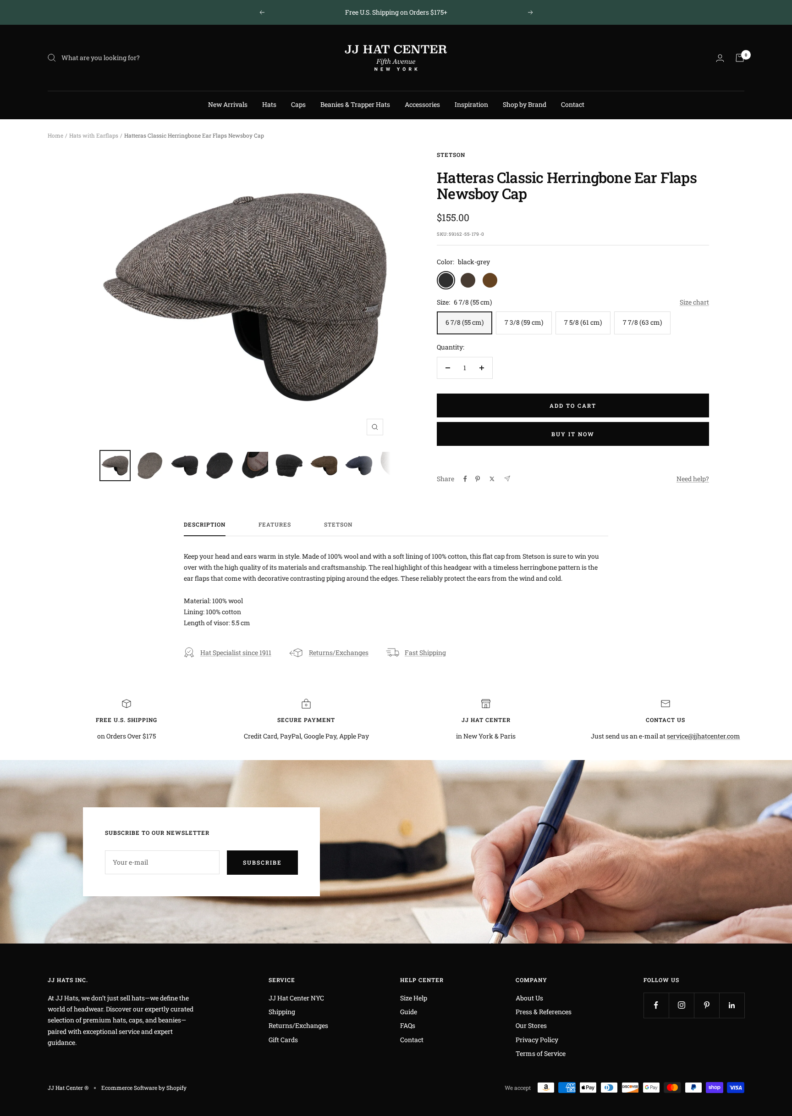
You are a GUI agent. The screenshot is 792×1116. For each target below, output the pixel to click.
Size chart (694, 302)
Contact (572, 104)
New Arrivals (228, 104)
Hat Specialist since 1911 (235, 652)
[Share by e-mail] (507, 479)
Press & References (544, 1011)
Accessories (422, 104)
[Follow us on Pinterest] (706, 1005)
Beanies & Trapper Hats (355, 104)
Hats (269, 104)
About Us (529, 998)
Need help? (692, 478)
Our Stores (531, 1025)
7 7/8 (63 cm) (642, 322)
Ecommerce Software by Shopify (144, 1087)
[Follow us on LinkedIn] (731, 1005)
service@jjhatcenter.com (703, 736)
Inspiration (471, 104)
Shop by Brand (524, 104)
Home (55, 135)
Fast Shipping (425, 652)
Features (274, 524)
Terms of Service (541, 1053)
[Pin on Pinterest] (477, 479)
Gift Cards (283, 1039)
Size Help (413, 998)
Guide (408, 1011)
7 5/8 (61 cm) (583, 322)
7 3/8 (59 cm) (524, 322)
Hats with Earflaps (93, 135)
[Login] (720, 58)
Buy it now (572, 434)
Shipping (282, 1011)
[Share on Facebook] (465, 479)
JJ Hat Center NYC (296, 998)
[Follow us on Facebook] (656, 1005)
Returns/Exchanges (338, 652)
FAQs (407, 1025)
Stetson (451, 154)
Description (205, 524)
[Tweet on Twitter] (492, 479)
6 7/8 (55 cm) (465, 322)
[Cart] (739, 58)
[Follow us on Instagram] (681, 1005)
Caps (298, 104)
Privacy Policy (537, 1039)
